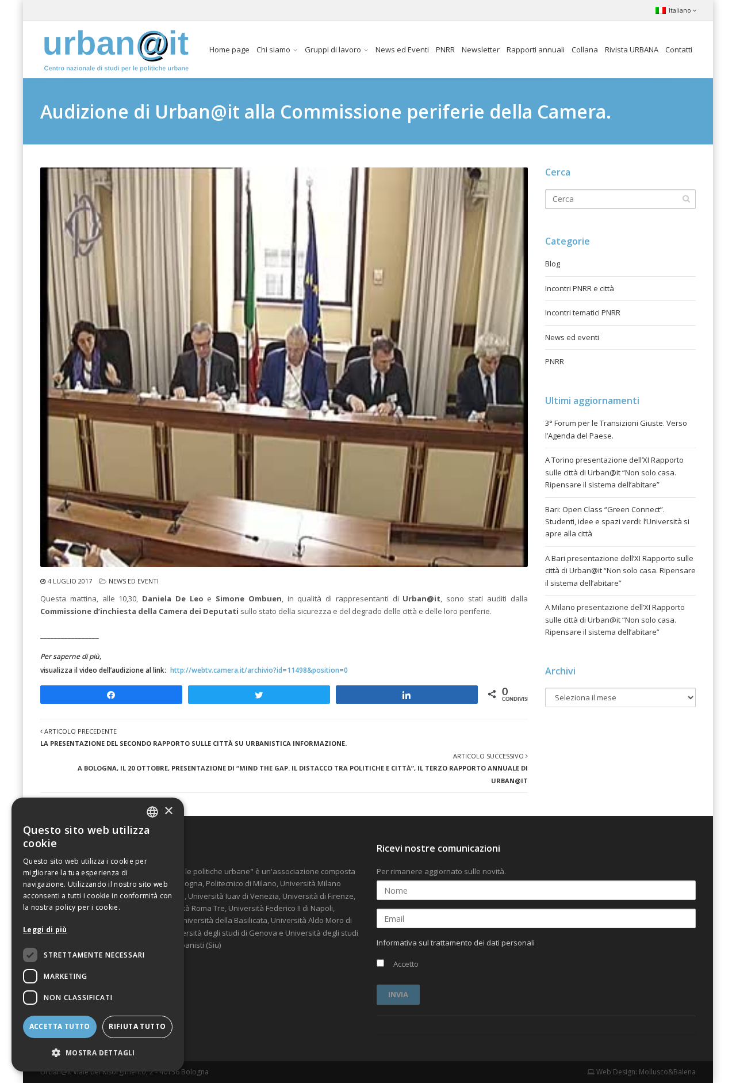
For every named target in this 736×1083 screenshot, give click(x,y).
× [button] (168, 811)
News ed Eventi (402, 49)
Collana (585, 49)
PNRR (445, 49)
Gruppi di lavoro (333, 49)
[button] (97, 1053)
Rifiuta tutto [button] (137, 1026)
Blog (552, 263)
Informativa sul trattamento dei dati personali (456, 942)
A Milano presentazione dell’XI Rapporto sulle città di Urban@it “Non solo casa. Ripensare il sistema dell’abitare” (615, 619)
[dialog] (98, 934)
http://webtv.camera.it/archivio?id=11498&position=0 (259, 670)
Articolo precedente (193, 737)
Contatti (678, 49)
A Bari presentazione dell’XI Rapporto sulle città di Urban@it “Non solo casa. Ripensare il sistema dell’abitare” (620, 570)
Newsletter (481, 49)
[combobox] (152, 812)
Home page (229, 49)
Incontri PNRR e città (579, 288)
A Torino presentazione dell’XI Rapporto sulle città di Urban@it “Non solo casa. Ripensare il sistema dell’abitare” (614, 472)
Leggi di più (45, 930)
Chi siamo (273, 49)
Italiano (680, 10)
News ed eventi (134, 581)
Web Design (615, 1072)
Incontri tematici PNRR (582, 312)
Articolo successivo (303, 768)
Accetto (405, 964)
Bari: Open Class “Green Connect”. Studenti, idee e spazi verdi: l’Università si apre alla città (617, 521)
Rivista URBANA (631, 49)
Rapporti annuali (536, 49)
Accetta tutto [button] (59, 1026)
